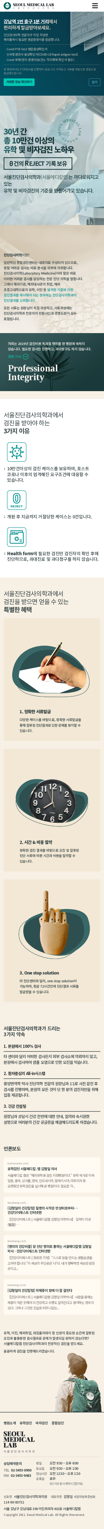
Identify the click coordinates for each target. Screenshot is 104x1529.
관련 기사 (15, 356)
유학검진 (26, 1422)
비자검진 (42, 1422)
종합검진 (58, 1422)
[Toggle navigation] (95, 6)
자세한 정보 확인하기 (19, 81)
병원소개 (10, 1422)
